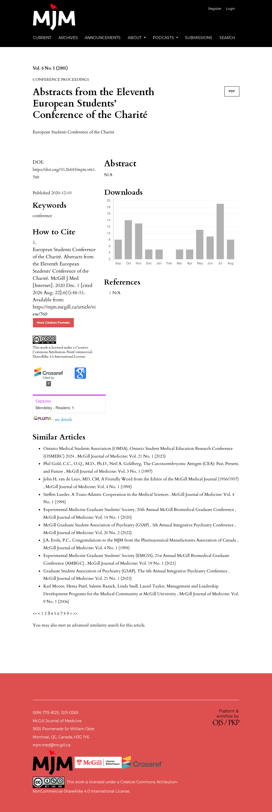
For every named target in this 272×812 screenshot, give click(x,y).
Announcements (103, 37)
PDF (232, 91)
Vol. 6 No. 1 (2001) (50, 68)
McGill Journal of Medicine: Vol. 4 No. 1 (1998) (88, 487)
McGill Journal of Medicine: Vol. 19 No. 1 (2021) (131, 563)
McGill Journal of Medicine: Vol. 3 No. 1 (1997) (109, 471)
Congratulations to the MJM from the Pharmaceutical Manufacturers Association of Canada (154, 540)
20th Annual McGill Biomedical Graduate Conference (186, 510)
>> (75, 613)
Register (215, 9)
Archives (68, 37)
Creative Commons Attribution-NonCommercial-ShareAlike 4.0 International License (63, 352)
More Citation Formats (53, 322)
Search (227, 37)
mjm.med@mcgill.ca (51, 745)
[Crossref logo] (142, 762)
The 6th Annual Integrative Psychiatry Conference (182, 571)
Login (230, 9)
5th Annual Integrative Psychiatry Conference (193, 525)
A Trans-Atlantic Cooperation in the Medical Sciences (120, 494)
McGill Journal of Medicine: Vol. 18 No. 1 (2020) (87, 517)
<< (35, 613)
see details (63, 419)
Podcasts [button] (164, 37)
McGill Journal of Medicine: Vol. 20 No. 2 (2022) (87, 533)
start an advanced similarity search (88, 625)
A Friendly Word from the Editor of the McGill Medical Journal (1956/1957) (170, 479)
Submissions (198, 37)
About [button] (135, 37)
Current (42, 37)
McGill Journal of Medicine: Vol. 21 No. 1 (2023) (121, 456)
